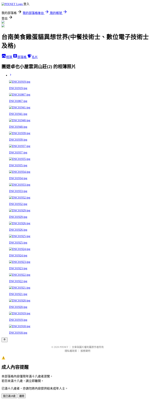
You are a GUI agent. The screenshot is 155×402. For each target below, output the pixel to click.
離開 (21, 396)
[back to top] (5, 339)
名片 (35, 57)
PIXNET (64, 347)
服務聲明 (85, 350)
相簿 (9, 57)
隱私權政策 (71, 350)
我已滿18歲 (9, 396)
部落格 (22, 57)
